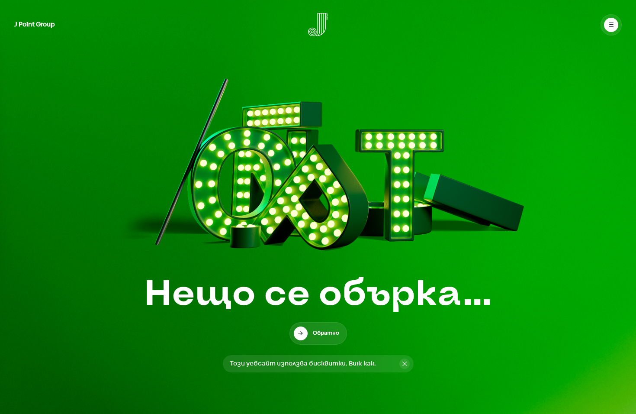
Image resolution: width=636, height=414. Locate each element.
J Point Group (34, 25)
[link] (318, 333)
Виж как (361, 364)
